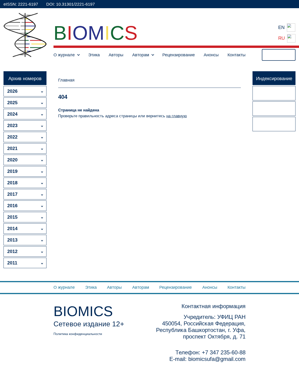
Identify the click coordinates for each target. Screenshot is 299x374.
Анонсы (211, 55)
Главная (66, 80)
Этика (94, 55)
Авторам (140, 287)
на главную (176, 116)
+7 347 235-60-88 (224, 352)
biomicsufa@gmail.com (217, 359)
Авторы (116, 55)
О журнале (64, 287)
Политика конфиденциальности (77, 334)
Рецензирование (178, 55)
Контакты (237, 55)
